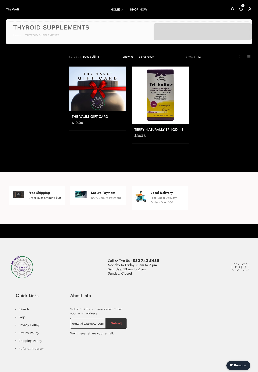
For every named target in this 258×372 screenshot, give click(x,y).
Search (23, 309)
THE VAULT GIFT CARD (90, 116)
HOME (115, 9)
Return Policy (28, 333)
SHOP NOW (138, 9)
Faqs (21, 317)
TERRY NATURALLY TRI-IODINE (158, 129)
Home (17, 35)
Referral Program (31, 348)
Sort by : (75, 56)
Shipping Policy (30, 341)
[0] (241, 9)
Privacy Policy (28, 325)
